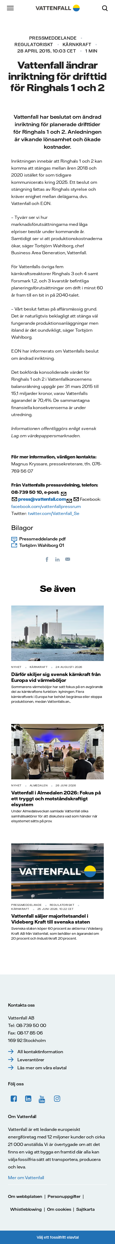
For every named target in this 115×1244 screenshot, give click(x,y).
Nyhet (16, 667)
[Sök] (107, 8)
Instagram (57, 1099)
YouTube (43, 1099)
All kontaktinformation (40, 1051)
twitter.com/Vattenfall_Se (54, 513)
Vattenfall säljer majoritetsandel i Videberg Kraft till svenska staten (50, 919)
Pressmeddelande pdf (42, 538)
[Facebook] (47, 559)
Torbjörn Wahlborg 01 (41, 545)
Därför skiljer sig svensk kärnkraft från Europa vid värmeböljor (56, 677)
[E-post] (68, 559)
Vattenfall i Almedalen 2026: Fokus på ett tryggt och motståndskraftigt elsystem (56, 799)
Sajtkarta (85, 1209)
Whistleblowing (26, 1209)
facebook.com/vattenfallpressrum (45, 506)
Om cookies (59, 1209)
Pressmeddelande (53, 38)
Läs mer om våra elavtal (42, 1067)
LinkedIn (28, 1099)
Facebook (14, 1099)
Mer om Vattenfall (26, 1177)
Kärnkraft (77, 44)
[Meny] (10, 8)
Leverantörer (30, 1059)
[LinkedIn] (57, 559)
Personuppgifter (64, 1196)
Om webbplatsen (25, 1196)
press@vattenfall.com (42, 499)
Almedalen (39, 785)
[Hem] (58, 8)
